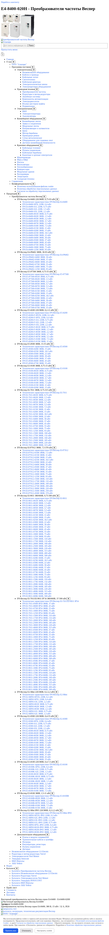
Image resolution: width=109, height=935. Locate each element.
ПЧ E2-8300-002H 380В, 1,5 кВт (36, 733)
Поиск (31, 45)
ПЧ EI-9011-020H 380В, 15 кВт (36, 517)
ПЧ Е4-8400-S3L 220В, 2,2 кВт (36, 211)
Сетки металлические (32, 138)
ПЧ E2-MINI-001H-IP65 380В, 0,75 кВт (40, 827)
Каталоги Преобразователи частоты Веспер (31, 871)
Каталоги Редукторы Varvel (24, 876)
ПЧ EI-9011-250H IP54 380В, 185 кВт (39, 649)
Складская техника (25, 179)
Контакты (10, 895)
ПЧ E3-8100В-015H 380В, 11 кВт (37, 808)
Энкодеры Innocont (20, 859)
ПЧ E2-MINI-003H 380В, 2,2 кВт (37, 709)
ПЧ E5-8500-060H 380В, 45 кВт (36, 361)
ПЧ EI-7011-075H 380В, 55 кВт (36, 426)
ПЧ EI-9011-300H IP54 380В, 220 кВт (39, 651)
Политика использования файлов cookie (35, 186)
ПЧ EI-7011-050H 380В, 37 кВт (36, 421)
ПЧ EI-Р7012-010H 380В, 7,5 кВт (37, 452)
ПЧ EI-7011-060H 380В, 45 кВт (36, 423)
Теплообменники (25, 167)
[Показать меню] (2, 52)
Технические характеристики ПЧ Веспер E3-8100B (45, 796)
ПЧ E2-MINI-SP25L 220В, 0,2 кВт (37, 697)
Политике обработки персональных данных (83, 925)
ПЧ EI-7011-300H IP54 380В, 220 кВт (39, 625)
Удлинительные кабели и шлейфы (37, 839)
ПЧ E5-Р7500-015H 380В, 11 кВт (37, 291)
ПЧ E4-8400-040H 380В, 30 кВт (36, 238)
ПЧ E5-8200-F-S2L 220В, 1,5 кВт (37, 322)
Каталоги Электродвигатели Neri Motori (30, 878)
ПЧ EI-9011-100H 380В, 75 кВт (36, 534)
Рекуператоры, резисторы (34, 844)
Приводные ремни (30, 135)
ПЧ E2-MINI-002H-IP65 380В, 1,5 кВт (39, 830)
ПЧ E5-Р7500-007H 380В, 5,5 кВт (37, 286)
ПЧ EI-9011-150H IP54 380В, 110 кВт (39, 642)
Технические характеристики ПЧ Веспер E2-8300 (44, 719)
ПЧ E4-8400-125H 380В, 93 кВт (36, 249)
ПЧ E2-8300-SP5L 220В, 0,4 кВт (36, 721)
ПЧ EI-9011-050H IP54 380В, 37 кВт (38, 630)
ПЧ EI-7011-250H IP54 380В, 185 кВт (39, 623)
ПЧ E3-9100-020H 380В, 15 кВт (36, 387)
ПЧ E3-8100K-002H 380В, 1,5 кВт (37, 781)
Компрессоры (23, 169)
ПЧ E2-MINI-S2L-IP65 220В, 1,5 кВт (38, 818)
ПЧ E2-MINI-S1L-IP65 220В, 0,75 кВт (39, 822)
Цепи (24, 131)
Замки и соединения (31, 124)
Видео (9, 866)
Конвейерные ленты (31, 121)
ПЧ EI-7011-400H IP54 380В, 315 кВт (39, 627)
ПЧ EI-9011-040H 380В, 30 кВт (36, 524)
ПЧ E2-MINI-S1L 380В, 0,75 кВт (37, 711)
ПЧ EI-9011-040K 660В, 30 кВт (36, 565)
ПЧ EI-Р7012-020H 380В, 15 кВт (37, 457)
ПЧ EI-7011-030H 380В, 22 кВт (36, 416)
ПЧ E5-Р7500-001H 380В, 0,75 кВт (38, 276)
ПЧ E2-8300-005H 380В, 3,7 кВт (36, 738)
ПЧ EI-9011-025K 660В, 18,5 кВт (37, 560)
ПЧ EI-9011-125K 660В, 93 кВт (36, 577)
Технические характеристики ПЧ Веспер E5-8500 (44, 346)
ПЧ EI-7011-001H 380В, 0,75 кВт (37, 395)
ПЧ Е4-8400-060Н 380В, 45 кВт (36, 242)
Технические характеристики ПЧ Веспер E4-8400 (44, 202)
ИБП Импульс (18, 861)
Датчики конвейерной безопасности (38, 143)
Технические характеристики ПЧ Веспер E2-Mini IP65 (47, 813)
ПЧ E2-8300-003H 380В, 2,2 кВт (36, 735)
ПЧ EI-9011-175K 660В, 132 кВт (36, 582)
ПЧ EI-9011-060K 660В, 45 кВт (36, 570)
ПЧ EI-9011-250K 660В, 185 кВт (36, 586)
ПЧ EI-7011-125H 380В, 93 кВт (36, 431)
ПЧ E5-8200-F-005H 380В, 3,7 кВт (37, 334)
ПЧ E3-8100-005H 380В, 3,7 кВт (36, 786)
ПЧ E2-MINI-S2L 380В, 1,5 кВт (36, 714)
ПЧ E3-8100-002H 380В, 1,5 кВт (36, 779)
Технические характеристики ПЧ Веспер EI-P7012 (45, 450)
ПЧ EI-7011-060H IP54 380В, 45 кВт (38, 606)
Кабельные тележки (31, 148)
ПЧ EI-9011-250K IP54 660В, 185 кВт (39, 680)
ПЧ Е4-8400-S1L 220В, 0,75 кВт (36, 207)
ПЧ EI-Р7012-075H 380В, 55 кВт (37, 472)
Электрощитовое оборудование (36, 87)
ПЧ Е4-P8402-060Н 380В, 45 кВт (37, 262)
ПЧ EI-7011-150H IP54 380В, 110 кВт (39, 615)
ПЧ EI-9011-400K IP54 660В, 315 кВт (39, 685)
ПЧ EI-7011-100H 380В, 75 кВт (36, 428)
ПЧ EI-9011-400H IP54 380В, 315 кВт (39, 654)
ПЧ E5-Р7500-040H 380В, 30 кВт (37, 300)
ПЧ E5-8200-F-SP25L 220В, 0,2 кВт (38, 315)
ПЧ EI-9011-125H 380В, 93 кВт (36, 536)
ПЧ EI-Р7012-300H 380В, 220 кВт (37, 488)
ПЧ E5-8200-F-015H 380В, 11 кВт (37, 341)
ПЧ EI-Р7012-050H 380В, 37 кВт (37, 467)
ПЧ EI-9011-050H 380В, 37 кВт (36, 527)
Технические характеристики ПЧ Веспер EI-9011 (44, 498)
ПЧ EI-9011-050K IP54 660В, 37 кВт (38, 661)
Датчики (26, 849)
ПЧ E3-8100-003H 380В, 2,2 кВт (36, 783)
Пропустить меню (9, 49)
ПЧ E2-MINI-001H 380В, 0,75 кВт (37, 704)
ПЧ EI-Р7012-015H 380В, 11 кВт (37, 455)
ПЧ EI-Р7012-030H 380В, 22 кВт (37, 462)
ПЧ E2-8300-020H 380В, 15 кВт (36, 747)
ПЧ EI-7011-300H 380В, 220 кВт (36, 443)
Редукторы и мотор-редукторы (36, 94)
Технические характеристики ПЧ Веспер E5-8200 (44, 313)
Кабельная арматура (31, 82)
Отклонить (26, 931)
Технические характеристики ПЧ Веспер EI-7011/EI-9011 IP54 (50, 601)
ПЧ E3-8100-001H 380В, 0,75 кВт (37, 774)
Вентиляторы (23, 164)
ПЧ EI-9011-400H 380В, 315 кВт (36, 551)
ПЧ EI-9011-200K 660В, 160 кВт (36, 584)
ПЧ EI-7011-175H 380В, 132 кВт (36, 435)
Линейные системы (31, 96)
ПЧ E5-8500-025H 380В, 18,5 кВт (37, 351)
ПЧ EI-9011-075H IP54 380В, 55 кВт (38, 634)
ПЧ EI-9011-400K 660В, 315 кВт (36, 591)
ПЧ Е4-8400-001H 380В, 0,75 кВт (37, 214)
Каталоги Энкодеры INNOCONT (27, 880)
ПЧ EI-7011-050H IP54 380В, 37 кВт (38, 603)
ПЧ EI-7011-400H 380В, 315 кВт (36, 445)
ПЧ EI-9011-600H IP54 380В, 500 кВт (39, 658)
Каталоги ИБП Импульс (23, 883)
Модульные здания (25, 172)
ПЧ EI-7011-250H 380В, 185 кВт (36, 440)
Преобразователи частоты (34, 92)
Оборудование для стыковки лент (37, 140)
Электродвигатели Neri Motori (25, 856)
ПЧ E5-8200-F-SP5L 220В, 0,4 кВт (37, 317)
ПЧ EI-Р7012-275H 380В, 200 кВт (37, 486)
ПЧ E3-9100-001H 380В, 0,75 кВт (37, 371)
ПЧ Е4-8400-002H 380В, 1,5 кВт (36, 216)
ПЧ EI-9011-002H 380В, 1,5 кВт (36, 503)
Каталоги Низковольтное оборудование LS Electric (35, 873)
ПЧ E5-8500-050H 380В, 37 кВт (36, 358)
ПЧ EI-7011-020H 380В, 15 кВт (36, 412)
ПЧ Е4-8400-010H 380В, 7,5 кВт (36, 226)
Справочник (17, 181)
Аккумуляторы (29, 116)
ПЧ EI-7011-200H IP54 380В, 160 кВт (39, 620)
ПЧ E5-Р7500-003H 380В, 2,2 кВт (37, 281)
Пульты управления (31, 150)
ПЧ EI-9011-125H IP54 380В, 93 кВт (38, 639)
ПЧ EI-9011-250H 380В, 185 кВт (36, 546)
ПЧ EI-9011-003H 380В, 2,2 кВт (36, 505)
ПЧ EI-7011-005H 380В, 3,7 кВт (36, 402)
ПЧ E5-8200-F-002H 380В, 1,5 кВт (37, 329)
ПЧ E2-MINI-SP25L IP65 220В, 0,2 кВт (39, 815)
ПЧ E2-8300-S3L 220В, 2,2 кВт (36, 728)
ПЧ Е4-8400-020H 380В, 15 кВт (36, 230)
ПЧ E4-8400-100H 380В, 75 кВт (36, 247)
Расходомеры (23, 174)
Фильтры (26, 842)
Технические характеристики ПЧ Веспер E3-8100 (44, 764)
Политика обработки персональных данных (37, 189)
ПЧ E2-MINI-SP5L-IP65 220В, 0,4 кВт (39, 825)
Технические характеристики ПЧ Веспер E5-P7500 (45, 274)
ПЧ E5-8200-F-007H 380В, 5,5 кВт (37, 336)
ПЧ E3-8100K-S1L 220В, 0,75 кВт (37, 769)
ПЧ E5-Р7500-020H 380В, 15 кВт (37, 293)
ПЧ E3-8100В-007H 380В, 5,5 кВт (37, 803)
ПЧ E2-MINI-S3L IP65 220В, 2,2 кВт (38, 820)
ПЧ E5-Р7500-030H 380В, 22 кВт (37, 298)
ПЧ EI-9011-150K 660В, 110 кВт (36, 579)
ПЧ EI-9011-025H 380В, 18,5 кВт (37, 520)
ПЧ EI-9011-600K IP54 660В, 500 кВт (39, 689)
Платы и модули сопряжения (35, 837)
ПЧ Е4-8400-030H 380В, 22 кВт (36, 235)
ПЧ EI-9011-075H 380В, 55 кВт (36, 532)
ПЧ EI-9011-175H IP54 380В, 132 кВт (39, 644)
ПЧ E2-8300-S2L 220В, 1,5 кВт (36, 726)
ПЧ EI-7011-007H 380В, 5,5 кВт (36, 404)
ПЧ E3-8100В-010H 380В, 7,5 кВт (37, 805)
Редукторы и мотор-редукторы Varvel (29, 854)
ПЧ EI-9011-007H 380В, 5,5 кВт (36, 510)
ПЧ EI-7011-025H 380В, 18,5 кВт (37, 414)
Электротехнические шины (34, 84)
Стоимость (11, 890)
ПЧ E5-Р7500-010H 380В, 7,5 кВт (37, 288)
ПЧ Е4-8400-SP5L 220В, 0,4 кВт (36, 204)
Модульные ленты (30, 126)
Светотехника (28, 79)
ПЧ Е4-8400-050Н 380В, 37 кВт (36, 240)
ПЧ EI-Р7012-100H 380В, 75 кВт (37, 474)
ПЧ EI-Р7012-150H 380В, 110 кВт (37, 479)
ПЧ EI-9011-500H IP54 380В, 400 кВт (39, 656)
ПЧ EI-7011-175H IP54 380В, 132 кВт (39, 618)
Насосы (20, 162)
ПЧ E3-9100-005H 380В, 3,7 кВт (36, 378)
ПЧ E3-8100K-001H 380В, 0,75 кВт (38, 776)
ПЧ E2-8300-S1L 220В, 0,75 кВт (36, 723)
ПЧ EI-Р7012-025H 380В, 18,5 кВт (37, 460)
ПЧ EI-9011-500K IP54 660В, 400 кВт (39, 687)
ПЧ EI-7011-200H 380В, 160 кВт (36, 438)
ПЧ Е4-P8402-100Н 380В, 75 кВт (37, 267)
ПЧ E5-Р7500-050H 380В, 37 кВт (37, 303)
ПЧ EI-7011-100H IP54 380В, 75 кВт (38, 611)
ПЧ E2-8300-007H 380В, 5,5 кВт (36, 740)
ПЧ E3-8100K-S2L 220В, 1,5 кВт (37, 772)
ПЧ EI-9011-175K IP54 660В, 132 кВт (39, 675)
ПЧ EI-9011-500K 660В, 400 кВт (36, 594)
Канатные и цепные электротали (37, 155)
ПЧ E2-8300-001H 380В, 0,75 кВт (37, 731)
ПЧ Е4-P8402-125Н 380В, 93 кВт (37, 269)
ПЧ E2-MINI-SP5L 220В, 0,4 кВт (37, 699)
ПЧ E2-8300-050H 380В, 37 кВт (36, 754)
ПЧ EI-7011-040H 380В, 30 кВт (36, 419)
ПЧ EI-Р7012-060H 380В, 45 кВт (37, 469)
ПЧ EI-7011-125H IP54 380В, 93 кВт (38, 613)
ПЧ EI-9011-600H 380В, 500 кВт (36, 555)
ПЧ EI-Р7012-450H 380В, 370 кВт (37, 493)
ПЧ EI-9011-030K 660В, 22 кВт (36, 563)
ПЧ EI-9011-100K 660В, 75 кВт (36, 574)
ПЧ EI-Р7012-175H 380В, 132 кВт (37, 481)
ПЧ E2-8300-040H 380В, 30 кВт (36, 752)
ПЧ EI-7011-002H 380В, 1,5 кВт (36, 397)
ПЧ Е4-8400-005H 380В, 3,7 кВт (36, 221)
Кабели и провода (30, 75)
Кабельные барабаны (31, 153)
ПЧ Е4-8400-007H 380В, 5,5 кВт (36, 223)
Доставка (10, 892)
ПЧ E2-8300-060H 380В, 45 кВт (36, 757)
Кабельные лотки (30, 77)
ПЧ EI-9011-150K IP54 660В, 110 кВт (39, 673)
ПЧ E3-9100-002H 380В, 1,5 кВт (36, 373)
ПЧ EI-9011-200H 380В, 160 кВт (36, 543)
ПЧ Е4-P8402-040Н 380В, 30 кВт (37, 257)
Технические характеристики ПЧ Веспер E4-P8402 (45, 255)
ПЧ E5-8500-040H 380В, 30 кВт (36, 356)
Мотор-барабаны (30, 133)
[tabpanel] (54, 899)
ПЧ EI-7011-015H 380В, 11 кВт (36, 409)
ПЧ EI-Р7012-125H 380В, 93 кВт (37, 476)
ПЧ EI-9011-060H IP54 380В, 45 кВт (38, 632)
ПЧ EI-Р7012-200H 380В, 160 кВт (37, 483)
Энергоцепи (22, 176)
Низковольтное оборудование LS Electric (30, 851)
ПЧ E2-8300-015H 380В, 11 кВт (36, 745)
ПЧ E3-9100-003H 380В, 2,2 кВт (36, 375)
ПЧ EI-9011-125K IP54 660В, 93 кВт (38, 670)
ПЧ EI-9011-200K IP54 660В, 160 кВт (39, 677)
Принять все (10, 931)
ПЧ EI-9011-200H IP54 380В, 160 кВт (39, 646)
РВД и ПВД (22, 160)
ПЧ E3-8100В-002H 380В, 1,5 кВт (37, 798)
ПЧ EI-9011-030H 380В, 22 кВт (36, 522)
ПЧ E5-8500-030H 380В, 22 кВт (36, 354)
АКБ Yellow (17, 863)
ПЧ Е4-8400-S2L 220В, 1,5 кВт (36, 209)
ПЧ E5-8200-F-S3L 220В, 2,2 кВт (37, 325)
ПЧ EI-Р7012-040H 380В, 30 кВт (37, 464)
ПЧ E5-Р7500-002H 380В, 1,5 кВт (37, 279)
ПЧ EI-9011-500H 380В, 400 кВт (36, 553)
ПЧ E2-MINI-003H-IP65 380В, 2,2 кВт (39, 832)
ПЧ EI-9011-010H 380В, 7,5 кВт (36, 512)
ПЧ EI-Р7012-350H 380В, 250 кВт (37, 491)
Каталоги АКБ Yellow (22, 885)
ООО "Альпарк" (19, 64)
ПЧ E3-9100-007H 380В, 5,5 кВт (36, 380)
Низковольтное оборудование (35, 72)
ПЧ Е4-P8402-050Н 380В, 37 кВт (37, 259)
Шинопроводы (24, 157)
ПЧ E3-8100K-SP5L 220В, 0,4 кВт (37, 767)
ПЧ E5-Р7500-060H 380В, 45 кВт (37, 305)
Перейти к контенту (10, 2)
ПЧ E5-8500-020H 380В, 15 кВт (36, 349)
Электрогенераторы (31, 114)
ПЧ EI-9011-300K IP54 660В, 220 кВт (39, 682)
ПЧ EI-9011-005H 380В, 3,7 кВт (36, 508)
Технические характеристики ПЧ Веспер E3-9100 (44, 368)
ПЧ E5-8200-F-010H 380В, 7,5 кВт (37, 339)
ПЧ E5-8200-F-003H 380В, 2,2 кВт (37, 332)
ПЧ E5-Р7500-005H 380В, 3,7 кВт (37, 284)
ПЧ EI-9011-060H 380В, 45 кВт (36, 529)
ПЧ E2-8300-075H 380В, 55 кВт (36, 759)
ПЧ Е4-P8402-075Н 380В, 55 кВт (37, 264)
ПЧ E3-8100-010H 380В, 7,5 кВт (36, 791)
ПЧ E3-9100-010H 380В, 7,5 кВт (36, 383)
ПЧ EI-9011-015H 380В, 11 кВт (36, 515)
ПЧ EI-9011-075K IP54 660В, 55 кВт (38, 665)
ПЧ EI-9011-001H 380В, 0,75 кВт (37, 501)
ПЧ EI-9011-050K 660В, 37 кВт (36, 567)
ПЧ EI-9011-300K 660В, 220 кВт (36, 589)
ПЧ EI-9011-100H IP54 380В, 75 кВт (38, 637)
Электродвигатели (30, 101)
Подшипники (28, 106)
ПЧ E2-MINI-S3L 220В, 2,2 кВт (36, 702)
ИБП (24, 111)
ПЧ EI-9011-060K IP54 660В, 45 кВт (38, 663)
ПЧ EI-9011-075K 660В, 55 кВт (36, 572)
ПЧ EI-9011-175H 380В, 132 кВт (36, 541)
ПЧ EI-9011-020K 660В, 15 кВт (36, 558)
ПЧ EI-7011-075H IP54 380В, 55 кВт (38, 608)
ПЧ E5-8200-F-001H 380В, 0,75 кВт (38, 327)
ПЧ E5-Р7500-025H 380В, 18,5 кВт (38, 296)
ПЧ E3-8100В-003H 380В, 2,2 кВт (37, 801)
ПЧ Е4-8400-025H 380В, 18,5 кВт (37, 233)
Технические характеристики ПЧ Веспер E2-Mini (44, 694)
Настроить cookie (44, 931)
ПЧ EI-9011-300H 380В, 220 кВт (36, 548)
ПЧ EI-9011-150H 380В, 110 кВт (36, 539)
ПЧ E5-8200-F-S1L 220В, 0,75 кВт (37, 320)
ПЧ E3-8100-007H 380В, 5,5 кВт (36, 788)
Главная (10, 59)
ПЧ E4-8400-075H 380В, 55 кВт (36, 245)
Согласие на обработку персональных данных (38, 191)
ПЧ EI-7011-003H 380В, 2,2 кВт (36, 400)
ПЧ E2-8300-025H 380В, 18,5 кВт (37, 750)
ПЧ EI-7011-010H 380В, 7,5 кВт (36, 407)
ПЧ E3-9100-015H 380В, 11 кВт (36, 385)
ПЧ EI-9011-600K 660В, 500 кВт (36, 596)
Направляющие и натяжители (35, 128)
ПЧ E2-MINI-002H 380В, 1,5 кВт (37, 706)
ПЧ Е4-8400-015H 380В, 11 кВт (36, 228)
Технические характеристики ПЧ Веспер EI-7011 (44, 392)
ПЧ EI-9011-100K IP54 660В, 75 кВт (38, 668)
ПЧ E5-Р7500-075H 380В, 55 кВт (37, 307)
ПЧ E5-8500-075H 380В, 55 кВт (36, 363)
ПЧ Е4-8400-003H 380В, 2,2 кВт (36, 218)
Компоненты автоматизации (35, 99)
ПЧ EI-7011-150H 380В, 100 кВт (36, 433)
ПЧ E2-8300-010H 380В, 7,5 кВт (36, 743)
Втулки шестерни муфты (33, 104)
